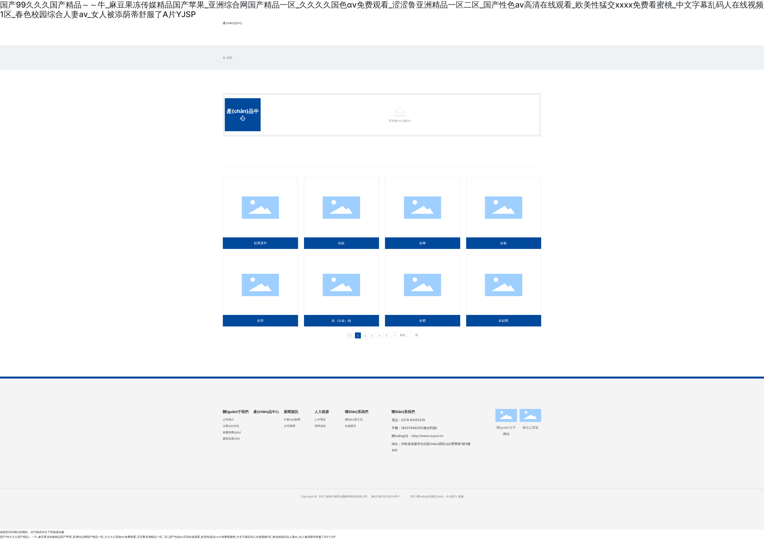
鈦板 (503, 213)
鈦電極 (379, 10)
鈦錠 (341, 213)
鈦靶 (422, 290)
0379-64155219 (413, 420)
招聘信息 (320, 425)
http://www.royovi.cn (427, 436)
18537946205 (411, 428)
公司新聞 (289, 425)
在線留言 (350, 425)
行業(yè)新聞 (292, 419)
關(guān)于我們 (313, 10)
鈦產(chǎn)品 (350, 10)
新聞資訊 (507, 10)
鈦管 (260, 290)
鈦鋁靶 (503, 290)
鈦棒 (422, 213)
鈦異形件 (260, 213)
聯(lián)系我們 (538, 10)
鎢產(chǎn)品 (408, 10)
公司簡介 (228, 419)
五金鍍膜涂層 (477, 10)
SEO (413, 496)
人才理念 (320, 419)
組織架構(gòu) (232, 432)
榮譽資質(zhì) (231, 438)
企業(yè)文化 (231, 425)
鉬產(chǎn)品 (443, 10)
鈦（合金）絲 (341, 290)
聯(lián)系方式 (354, 419)
